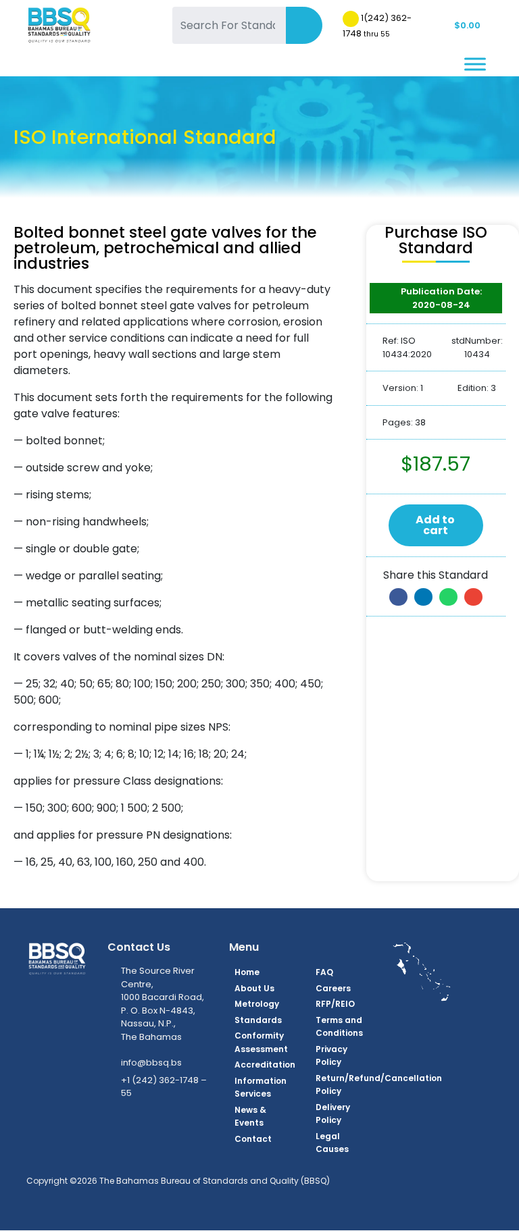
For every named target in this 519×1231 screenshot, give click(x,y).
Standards (258, 1020)
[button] (398, 597)
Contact (253, 1139)
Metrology (256, 1004)
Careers (333, 988)
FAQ (324, 972)
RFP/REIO (335, 1004)
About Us (254, 988)
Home (247, 972)
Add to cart (435, 525)
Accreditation (264, 1064)
